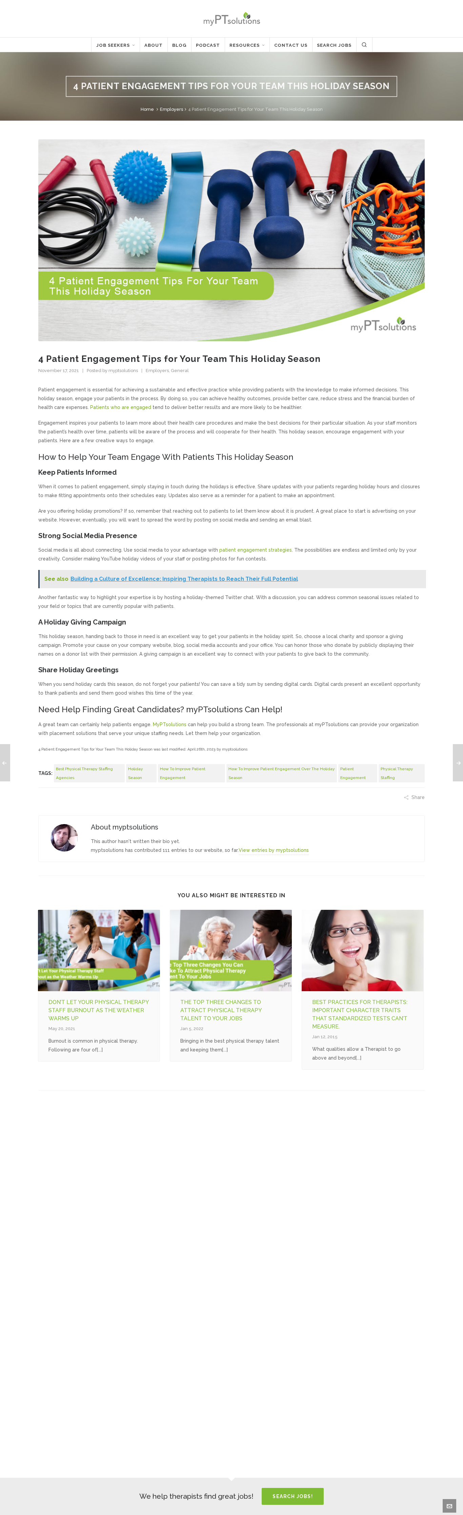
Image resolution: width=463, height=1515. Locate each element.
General (180, 370)
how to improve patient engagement (182, 773)
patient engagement (353, 773)
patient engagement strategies (255, 550)
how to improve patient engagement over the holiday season (281, 773)
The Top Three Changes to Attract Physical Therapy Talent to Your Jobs (221, 1010)
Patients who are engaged (120, 407)
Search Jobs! (293, 1496)
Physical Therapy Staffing (397, 773)
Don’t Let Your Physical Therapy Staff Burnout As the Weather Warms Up (98, 1010)
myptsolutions (123, 370)
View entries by (274, 850)
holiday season (135, 773)
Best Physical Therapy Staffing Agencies (84, 773)
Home (147, 109)
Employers (171, 109)
